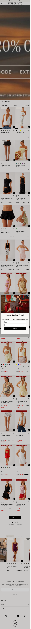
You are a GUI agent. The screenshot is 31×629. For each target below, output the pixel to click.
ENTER (15, 328)
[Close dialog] (28, 296)
